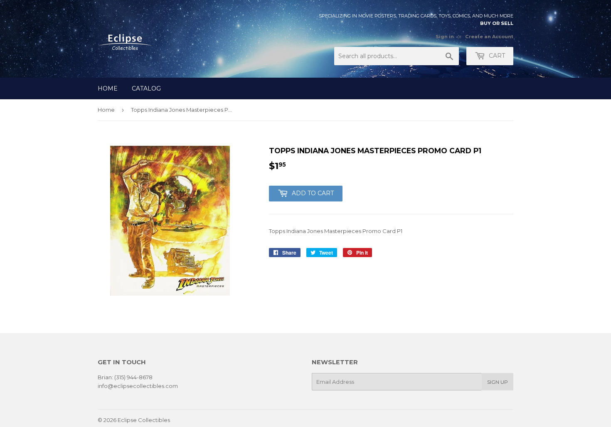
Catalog (146, 88)
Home (108, 88)
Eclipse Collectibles (144, 420)
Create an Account (489, 36)
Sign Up (497, 382)
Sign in (445, 36)
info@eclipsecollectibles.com (138, 386)
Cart (496, 55)
